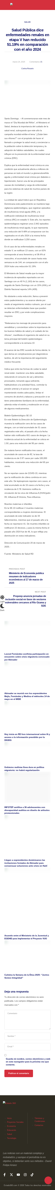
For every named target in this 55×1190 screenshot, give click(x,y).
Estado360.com (10, 1185)
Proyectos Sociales (15, 1122)
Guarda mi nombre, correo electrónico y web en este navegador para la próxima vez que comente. (28, 1062)
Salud (27, 22)
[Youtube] (18, 1174)
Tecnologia (11, 1138)
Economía (11, 1126)
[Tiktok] (32, 1174)
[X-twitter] (11, 1174)
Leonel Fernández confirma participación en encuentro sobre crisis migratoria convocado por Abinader (27, 657)
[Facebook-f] (4, 1174)
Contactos (39, 1125)
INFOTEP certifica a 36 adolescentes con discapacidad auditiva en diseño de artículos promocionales (27, 810)
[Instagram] (25, 1174)
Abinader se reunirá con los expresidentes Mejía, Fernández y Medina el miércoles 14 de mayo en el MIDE (27, 696)
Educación (11, 1130)
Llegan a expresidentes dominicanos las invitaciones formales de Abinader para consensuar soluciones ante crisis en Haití (25, 863)
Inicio (9, 1118)
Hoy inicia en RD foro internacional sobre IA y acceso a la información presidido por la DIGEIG (27, 737)
